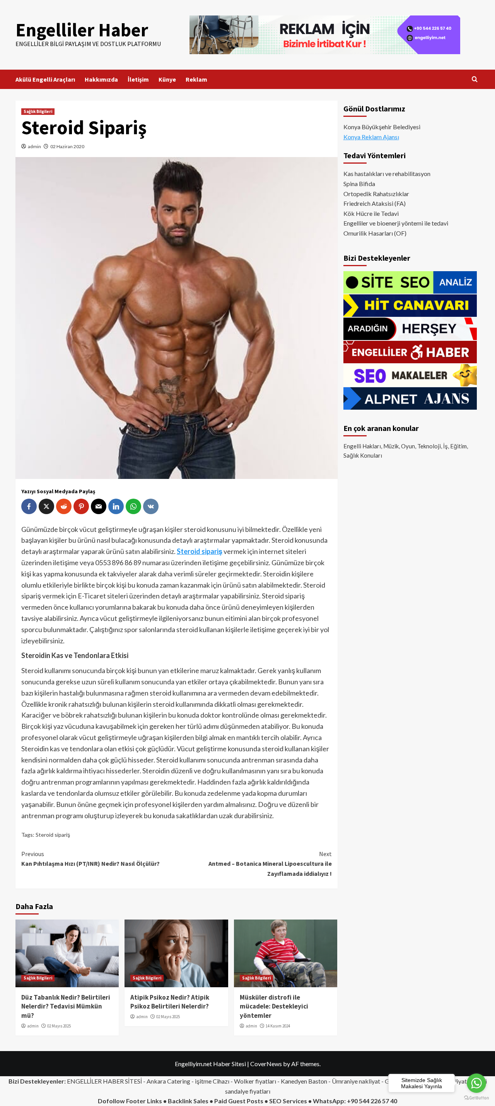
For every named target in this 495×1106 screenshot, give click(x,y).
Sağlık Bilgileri (38, 111)
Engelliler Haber (81, 29)
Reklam (196, 79)
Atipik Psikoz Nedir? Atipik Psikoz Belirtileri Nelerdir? (169, 1002)
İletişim (138, 79)
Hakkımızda (101, 79)
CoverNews (266, 1063)
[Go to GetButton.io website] (476, 1098)
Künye (167, 79)
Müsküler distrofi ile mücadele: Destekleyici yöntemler (274, 1006)
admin (34, 146)
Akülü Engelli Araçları (45, 79)
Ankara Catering (168, 1081)
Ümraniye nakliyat (356, 1081)
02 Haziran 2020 (67, 146)
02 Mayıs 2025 (59, 1026)
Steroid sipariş (53, 834)
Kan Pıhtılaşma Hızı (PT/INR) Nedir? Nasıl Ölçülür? (90, 859)
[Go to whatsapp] (476, 1083)
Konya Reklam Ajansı (371, 136)
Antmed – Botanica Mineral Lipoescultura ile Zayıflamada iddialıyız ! (269, 863)
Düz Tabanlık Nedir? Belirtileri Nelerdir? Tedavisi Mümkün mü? (65, 1006)
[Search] (475, 79)
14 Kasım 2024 (278, 1026)
